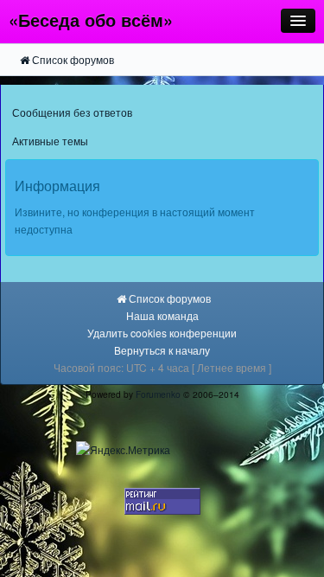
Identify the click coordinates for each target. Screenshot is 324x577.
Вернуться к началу (162, 350)
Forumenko (158, 394)
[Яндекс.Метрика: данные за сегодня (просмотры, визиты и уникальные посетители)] (123, 449)
